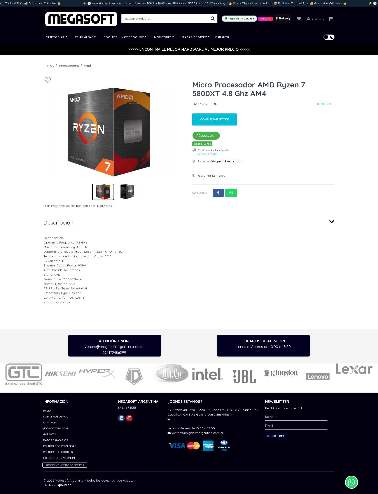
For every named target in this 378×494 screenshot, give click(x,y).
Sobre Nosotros (55, 416)
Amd (87, 66)
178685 (202, 104)
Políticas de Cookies (58, 452)
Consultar (207, 135)
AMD (216, 104)
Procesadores (69, 66)
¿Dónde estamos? (55, 428)
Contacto (50, 422)
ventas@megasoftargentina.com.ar (115, 346)
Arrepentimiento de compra (65, 465)
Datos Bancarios (55, 440)
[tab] (189, 221)
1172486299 (116, 352)
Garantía (222, 37)
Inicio (50, 66)
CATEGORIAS (55, 37)
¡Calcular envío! (207, 154)
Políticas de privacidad (60, 446)
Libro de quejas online (59, 457)
